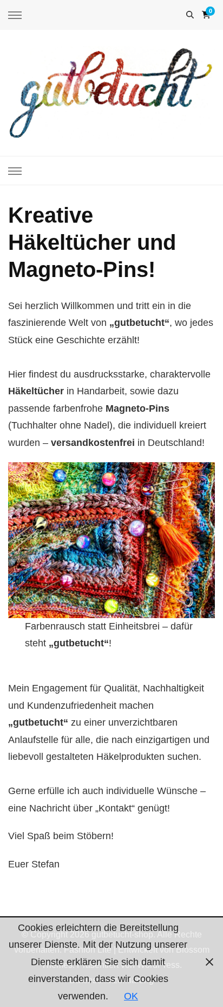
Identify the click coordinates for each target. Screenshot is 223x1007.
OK (131, 996)
